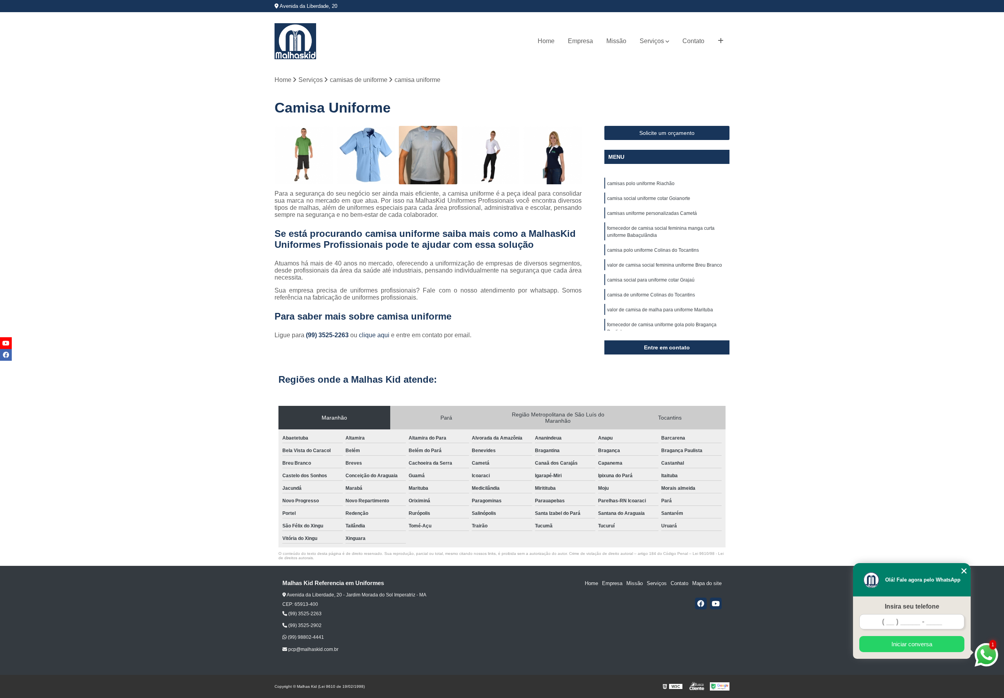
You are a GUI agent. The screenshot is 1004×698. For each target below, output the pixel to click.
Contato (693, 41)
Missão (616, 41)
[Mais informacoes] (720, 41)
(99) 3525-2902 (304, 625)
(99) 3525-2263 (328, 335)
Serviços (652, 41)
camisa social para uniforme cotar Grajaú (651, 280)
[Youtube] (716, 603)
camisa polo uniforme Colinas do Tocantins (653, 250)
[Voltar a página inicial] (295, 41)
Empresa (580, 41)
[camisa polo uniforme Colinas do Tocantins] (552, 155)
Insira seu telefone (912, 606)
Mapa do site (707, 583)
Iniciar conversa (911, 644)
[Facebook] (701, 603)
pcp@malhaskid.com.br (312, 649)
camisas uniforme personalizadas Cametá (652, 213)
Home (546, 41)
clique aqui (374, 335)
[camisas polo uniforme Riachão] (304, 155)
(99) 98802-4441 (305, 637)
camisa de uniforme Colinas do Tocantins (651, 295)
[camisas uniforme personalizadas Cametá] (428, 155)
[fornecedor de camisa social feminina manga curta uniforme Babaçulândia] (490, 155)
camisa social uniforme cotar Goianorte (648, 198)
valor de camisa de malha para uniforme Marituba (660, 310)
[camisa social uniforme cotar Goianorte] (366, 155)
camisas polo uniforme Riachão (641, 183)
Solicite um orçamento (667, 133)
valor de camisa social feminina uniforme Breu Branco (664, 265)
